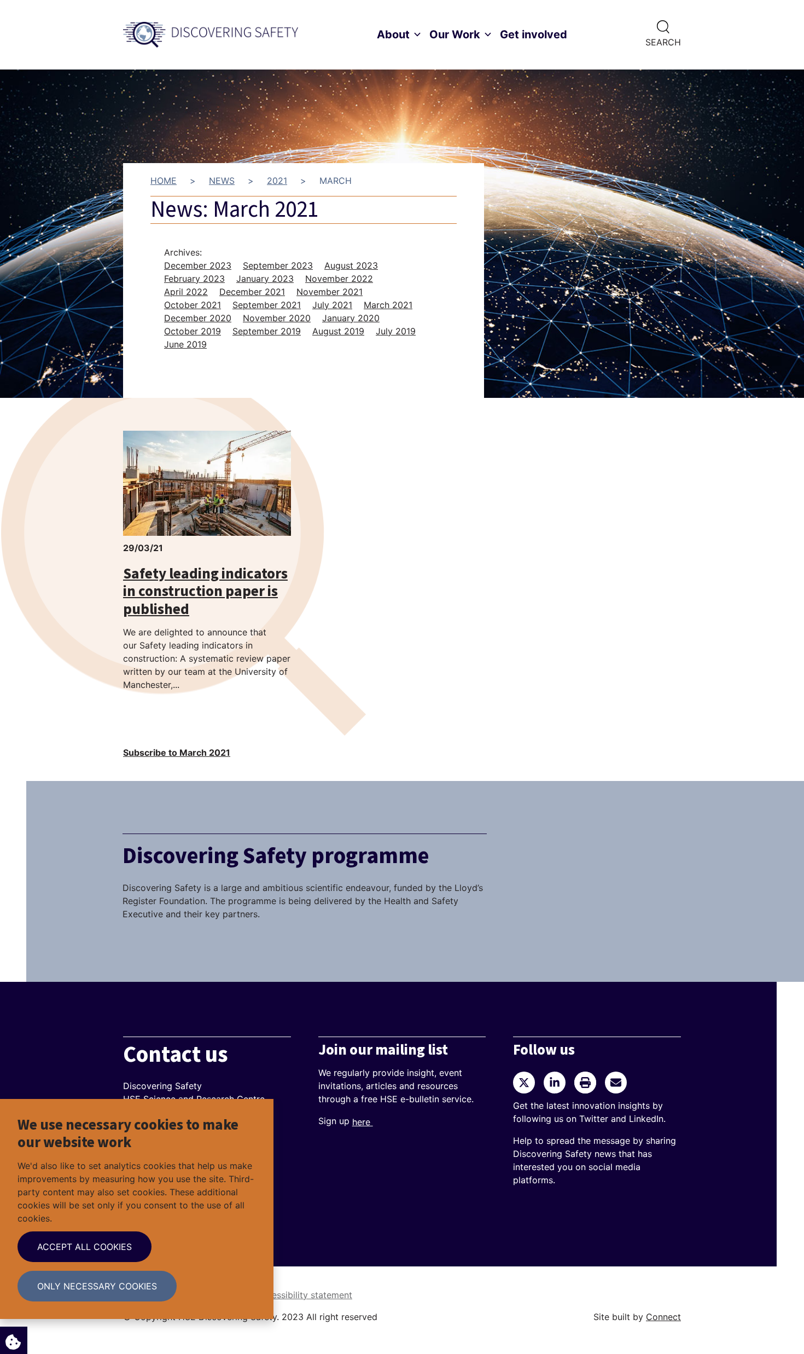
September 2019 (266, 331)
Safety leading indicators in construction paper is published (205, 591)
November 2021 (329, 291)
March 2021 (388, 304)
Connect (663, 1316)
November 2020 (277, 318)
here (362, 1121)
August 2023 (351, 265)
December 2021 (252, 291)
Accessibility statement (304, 1294)
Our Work (454, 34)
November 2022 (339, 278)
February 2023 (194, 278)
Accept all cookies (84, 1246)
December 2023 (197, 265)
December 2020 (197, 318)
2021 (277, 180)
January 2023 (265, 278)
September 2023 (278, 265)
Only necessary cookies (97, 1286)
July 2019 (396, 331)
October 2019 (192, 331)
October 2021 (192, 304)
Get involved (533, 34)
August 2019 (338, 331)
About (393, 34)
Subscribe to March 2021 (176, 752)
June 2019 (185, 344)
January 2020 (351, 318)
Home (163, 180)
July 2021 (332, 304)
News (222, 180)
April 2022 (186, 291)
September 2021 (266, 304)
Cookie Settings (13, 1340)
